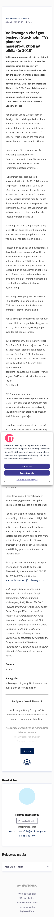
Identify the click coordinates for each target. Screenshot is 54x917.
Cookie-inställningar (27, 479)
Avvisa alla (27, 466)
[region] (27, 458)
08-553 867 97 (27, 835)
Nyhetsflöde (27, 911)
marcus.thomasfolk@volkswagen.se (25, 580)
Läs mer (27, 751)
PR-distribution (27, 898)
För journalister (27, 906)
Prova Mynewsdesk (27, 902)
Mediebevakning (27, 893)
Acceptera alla (27, 473)
